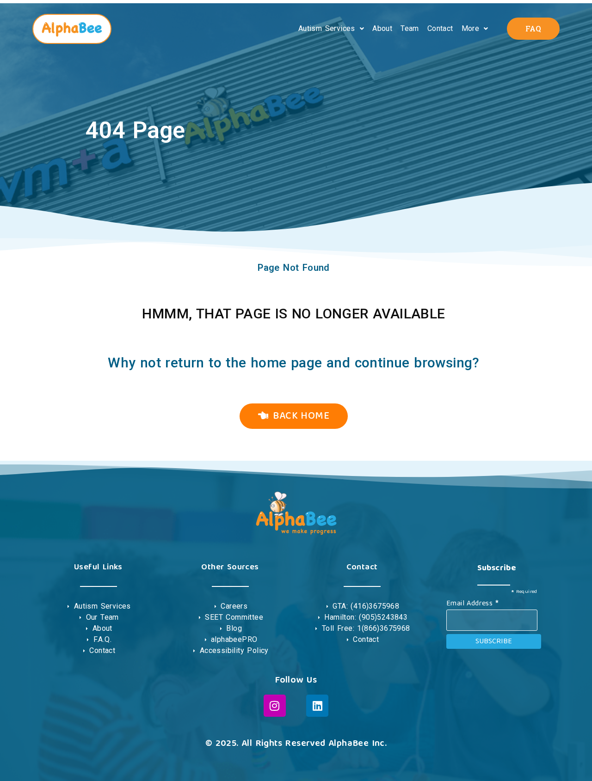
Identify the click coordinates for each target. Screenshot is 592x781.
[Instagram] (275, 706)
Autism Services (326, 28)
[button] (331, 28)
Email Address (472, 602)
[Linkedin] (317, 706)
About (382, 28)
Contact (440, 28)
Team (410, 28)
